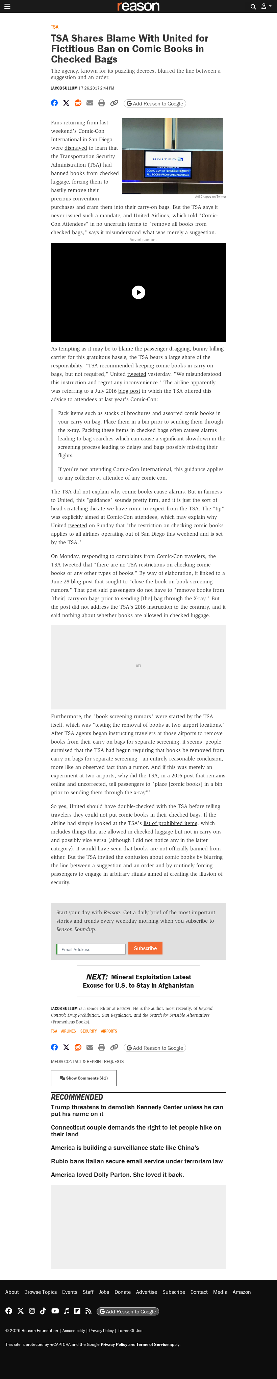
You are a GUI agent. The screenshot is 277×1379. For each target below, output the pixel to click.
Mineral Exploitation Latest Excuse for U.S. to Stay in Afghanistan (138, 980)
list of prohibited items (170, 823)
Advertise (146, 1291)
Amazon (242, 1291)
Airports (109, 1031)
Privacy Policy (101, 1330)
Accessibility (73, 1330)
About (12, 1291)
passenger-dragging (167, 348)
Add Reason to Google (157, 103)
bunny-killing (208, 348)
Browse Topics (40, 1291)
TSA (54, 26)
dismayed (76, 148)
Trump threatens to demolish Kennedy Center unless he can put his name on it (137, 1110)
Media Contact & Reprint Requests (87, 1061)
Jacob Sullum (64, 88)
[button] (266, 6)
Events (69, 1291)
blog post (129, 391)
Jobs (104, 1291)
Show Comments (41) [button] (86, 1078)
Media (220, 1291)
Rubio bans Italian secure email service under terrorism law (137, 1161)
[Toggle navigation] (7, 6)
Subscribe (145, 948)
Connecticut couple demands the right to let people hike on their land (136, 1130)
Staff (88, 1291)
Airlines (68, 1031)
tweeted (136, 374)
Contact (199, 1291)
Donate (123, 1291)
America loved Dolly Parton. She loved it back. (117, 1174)
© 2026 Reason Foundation (31, 1330)
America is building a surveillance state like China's (125, 1147)
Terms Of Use (130, 1330)
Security (88, 1031)
